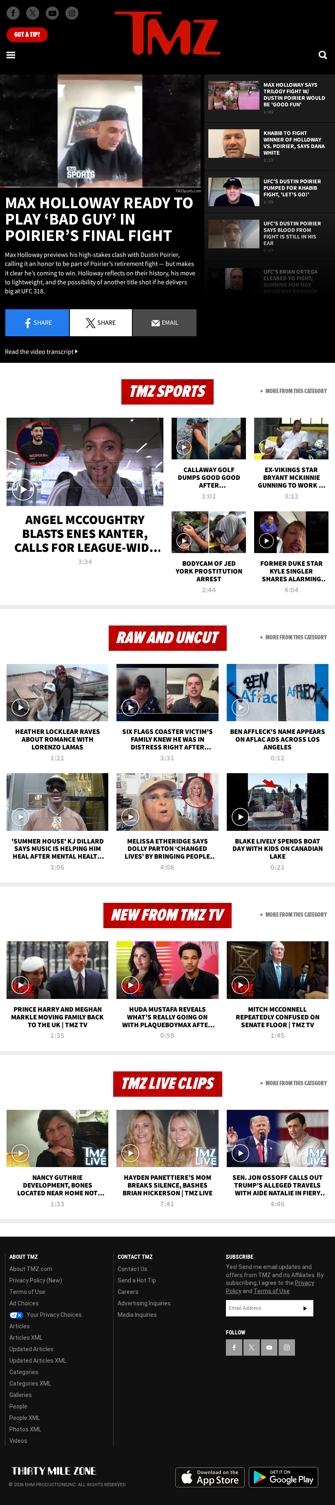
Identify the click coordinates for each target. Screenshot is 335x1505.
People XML (24, 1418)
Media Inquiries (137, 1315)
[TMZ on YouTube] (269, 1347)
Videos (18, 1441)
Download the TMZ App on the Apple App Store (210, 1477)
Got (27, 35)
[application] (100, 131)
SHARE (106, 322)
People (18, 1406)
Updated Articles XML (37, 1360)
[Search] (323, 54)
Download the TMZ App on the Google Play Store (283, 1477)
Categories (23, 1372)
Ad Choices (24, 1303)
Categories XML (30, 1383)
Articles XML (25, 1337)
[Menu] (11, 54)
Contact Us (132, 1269)
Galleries (20, 1395)
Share (43, 322)
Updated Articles (31, 1349)
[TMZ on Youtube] (52, 13)
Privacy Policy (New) (35, 1280)
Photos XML (25, 1429)
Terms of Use (27, 1292)
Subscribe (305, 1308)
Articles (19, 1326)
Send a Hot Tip (137, 1280)
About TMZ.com (30, 1269)
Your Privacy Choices (53, 1315)
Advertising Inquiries (144, 1303)
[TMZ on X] (32, 13)
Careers (128, 1292)
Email (170, 322)
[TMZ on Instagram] (71, 13)
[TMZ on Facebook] (13, 13)
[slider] (100, 187)
